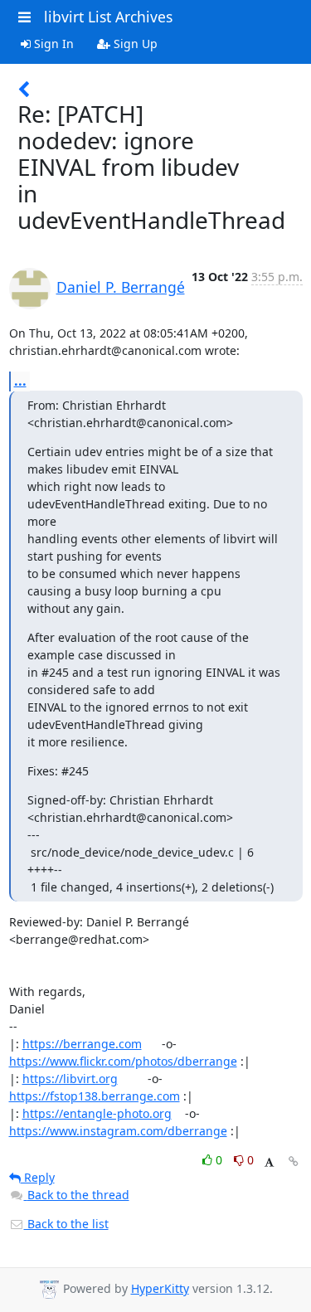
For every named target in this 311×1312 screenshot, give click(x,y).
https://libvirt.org (70, 1078)
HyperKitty (160, 1288)
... (20, 381)
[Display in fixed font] (269, 1162)
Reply (38, 1177)
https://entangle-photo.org (97, 1113)
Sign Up (134, 43)
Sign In (52, 43)
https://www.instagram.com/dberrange (118, 1131)
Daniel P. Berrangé (120, 287)
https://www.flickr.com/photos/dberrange (123, 1061)
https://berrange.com (82, 1044)
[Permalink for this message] (293, 1161)
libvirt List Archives (108, 17)
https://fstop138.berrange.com (94, 1096)
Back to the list (66, 1224)
